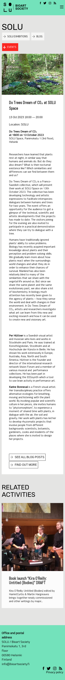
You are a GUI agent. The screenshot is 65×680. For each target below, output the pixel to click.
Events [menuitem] (11, 47)
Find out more (26, 464)
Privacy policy (54, 672)
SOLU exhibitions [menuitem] (17, 36)
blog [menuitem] (39, 36)
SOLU (12, 27)
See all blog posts (29, 457)
